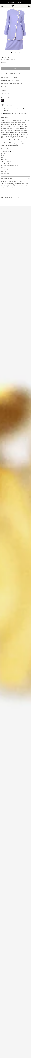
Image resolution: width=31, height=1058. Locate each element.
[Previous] (2, 2)
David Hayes (5, 59)
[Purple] (2, 100)
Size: (5, 87)
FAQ (20, 113)
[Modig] (15, 6)
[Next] (28, 2)
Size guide (6, 93)
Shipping (4, 73)
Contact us (25, 113)
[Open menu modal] (2, 5)
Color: (5, 98)
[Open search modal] (25, 5)
